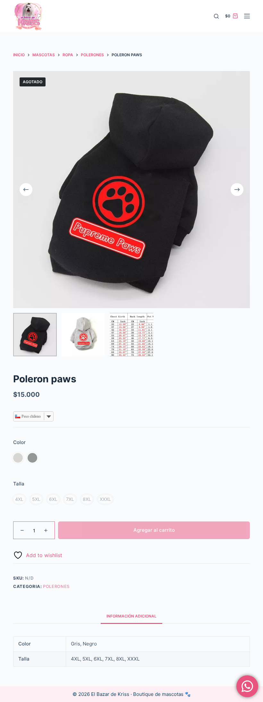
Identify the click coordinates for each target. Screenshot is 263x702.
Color (19, 442)
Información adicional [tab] (131, 616)
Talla (18, 484)
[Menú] (247, 16)
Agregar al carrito (154, 530)
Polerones (56, 586)
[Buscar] (216, 16)
